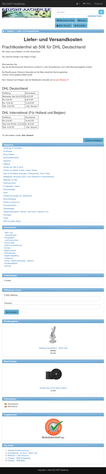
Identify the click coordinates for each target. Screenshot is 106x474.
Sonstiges (7, 214)
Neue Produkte (10, 361)
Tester (5, 218)
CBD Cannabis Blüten (12, 221)
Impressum (8, 258)
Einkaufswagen (10, 275)
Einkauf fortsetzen (94, 140)
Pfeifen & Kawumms (11, 202)
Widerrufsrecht (10, 250)
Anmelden (81, 25)
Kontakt (7, 247)
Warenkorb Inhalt (66, 20)
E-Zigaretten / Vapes (11, 186)
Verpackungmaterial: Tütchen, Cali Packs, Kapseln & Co (25, 211)
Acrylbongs (7, 151)
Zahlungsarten (10, 253)
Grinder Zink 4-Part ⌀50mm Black (53, 388)
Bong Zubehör (8, 154)
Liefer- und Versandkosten (10, 233)
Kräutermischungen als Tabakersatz (17, 195)
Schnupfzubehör (9, 205)
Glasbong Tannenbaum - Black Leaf (53, 348)
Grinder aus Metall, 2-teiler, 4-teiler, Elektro (20, 170)
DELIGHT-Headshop (60, 470)
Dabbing (6, 164)
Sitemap (7, 265)
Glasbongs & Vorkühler (12, 148)
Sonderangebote (10, 263)
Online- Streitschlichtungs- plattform (19, 260)
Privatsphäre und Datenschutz (11, 238)
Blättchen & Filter (10, 179)
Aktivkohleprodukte (11, 157)
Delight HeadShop (11, 255)
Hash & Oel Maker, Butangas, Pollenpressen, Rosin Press (26, 173)
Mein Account (64, 25)
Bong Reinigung (9, 199)
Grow (5, 192)
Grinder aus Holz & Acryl (13, 167)
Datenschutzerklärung (13, 245)
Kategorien (98, 3)
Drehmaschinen (9, 183)
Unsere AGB (9, 242)
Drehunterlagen (9, 189)
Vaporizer (7, 160)
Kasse (83, 20)
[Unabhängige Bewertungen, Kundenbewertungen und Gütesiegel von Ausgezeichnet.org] (53, 428)
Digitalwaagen (8, 208)
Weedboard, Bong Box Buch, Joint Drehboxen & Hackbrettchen (28, 176)
